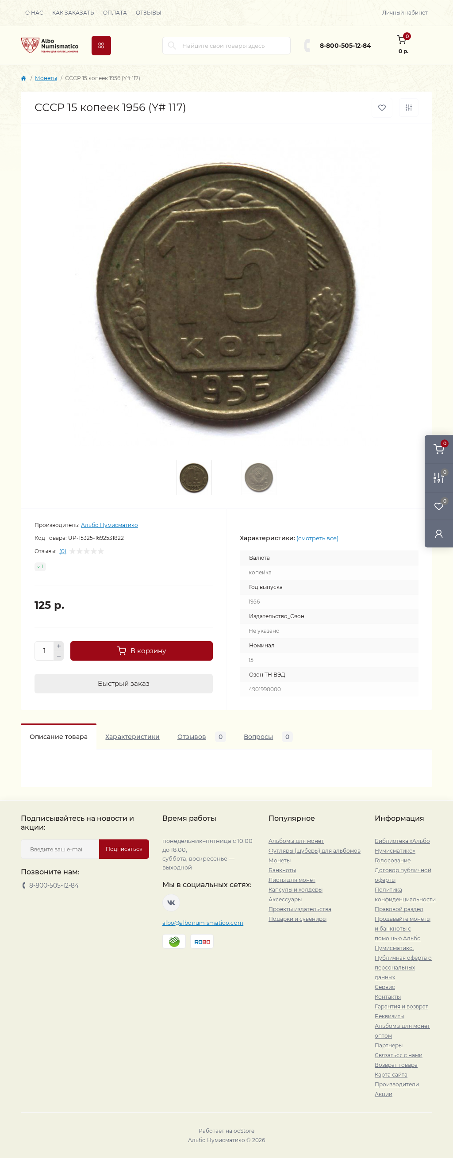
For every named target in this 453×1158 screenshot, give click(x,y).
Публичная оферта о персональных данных (403, 967)
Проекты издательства (300, 909)
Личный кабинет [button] (405, 12)
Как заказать (73, 12)
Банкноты (282, 870)
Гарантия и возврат (401, 1006)
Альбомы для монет (296, 841)
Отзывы (148, 12)
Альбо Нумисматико (109, 525)
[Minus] (59, 656)
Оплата (115, 12)
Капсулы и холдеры (295, 889)
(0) (62, 551)
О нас (34, 12)
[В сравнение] (408, 107)
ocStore (244, 1130)
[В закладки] (382, 108)
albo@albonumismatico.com (202, 922)
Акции (383, 1094)
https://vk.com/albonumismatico (171, 903)
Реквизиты (389, 1016)
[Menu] (101, 45)
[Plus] (59, 646)
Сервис (385, 987)
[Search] (172, 45)
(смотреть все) (317, 538)
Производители (397, 1084)
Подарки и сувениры (297, 919)
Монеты (46, 78)
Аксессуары (285, 899)
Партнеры (389, 1045)
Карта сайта (391, 1074)
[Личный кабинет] (439, 533)
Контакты (388, 996)
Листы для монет (292, 880)
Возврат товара (396, 1065)
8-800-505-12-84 (345, 46)
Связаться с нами (398, 1055)
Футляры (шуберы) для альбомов (315, 850)
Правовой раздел (399, 909)
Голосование (393, 860)
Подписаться (124, 849)
